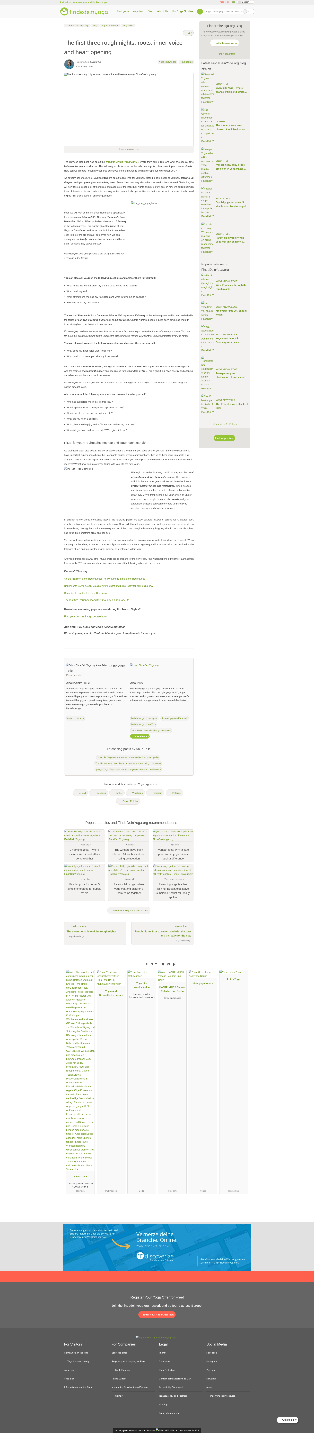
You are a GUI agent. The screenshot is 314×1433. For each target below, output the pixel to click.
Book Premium (122, 1370)
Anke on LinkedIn (75, 718)
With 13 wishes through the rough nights (231, 287)
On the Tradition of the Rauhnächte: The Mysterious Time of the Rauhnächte (104, 578)
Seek (251, 11)
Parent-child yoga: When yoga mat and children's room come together (230, 240)
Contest (221, 121)
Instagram (211, 1361)
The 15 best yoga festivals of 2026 (232, 406)
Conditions (164, 1361)
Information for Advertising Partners (130, 1387)
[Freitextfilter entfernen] (245, 11)
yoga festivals (225, 400)
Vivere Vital (80, 1176)
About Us (162, 11)
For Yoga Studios (182, 11)
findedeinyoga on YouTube (143, 724)
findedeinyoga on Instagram (144, 718)
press (209, 1387)
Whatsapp (137, 793)
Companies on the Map (76, 1352)
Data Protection (167, 1370)
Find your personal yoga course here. (85, 616)
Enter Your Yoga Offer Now (158, 1314)
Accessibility (289, 1419)
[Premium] (243, 964)
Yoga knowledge (167, 61)
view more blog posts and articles (130, 910)
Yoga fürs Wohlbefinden (142, 985)
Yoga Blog (69, 1378)
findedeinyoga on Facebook (175, 718)
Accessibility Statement (171, 1387)
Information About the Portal (78, 1387)
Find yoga (123, 11)
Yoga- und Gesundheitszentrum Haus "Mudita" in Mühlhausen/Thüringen (111, 994)
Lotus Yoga (233, 979)
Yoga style (223, 84)
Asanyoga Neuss (203, 983)
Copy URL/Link (130, 801)
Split (189, 32)
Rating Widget (119, 1378)
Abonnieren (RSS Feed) (225, 424)
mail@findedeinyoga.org (222, 1395)
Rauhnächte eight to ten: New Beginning (85, 593)
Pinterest (176, 793)
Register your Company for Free (128, 1361)
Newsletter (211, 1378)
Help (233, 2)
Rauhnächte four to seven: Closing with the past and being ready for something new (108, 585)
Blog (150, 11)
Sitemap (163, 1404)
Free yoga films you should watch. (231, 312)
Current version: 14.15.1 (187, 1430)
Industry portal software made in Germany (134, 1430)
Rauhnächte (186, 61)
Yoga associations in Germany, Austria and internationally (228, 340)
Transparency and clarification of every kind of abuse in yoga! (231, 375)
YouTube (211, 1370)
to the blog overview (226, 43)
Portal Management (169, 1413)
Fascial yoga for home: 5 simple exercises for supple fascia (231, 204)
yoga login (224, 2)
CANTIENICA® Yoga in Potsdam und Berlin (172, 989)
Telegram (157, 793)
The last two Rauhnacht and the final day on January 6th (96, 600)
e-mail (82, 793)
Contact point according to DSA (175, 1378)
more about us (141, 736)
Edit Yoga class (119, 1352)
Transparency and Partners (173, 1395)
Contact (118, 1395)
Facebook (101, 793)
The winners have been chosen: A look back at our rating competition (128, 763)
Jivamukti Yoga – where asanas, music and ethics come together (128, 757)
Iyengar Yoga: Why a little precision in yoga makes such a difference (128, 769)
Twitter (119, 793)
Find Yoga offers (226, 53)
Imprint (162, 1352)
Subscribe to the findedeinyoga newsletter (151, 730)
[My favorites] (200, 11)
